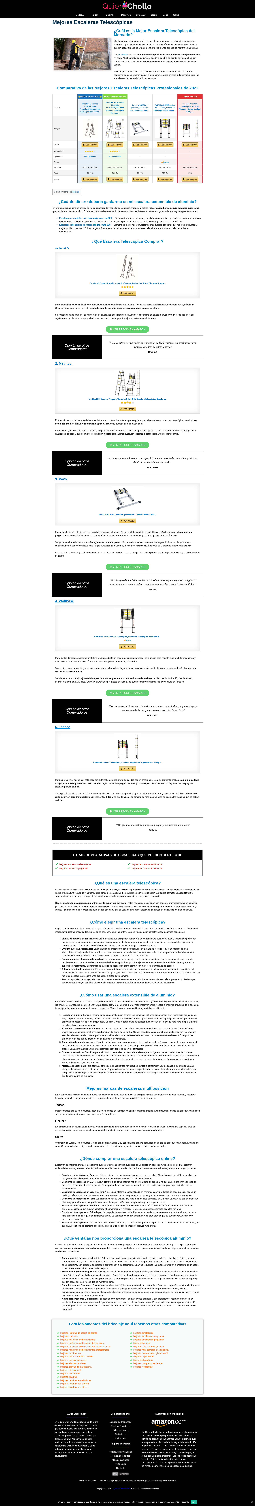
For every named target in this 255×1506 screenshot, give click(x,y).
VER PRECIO (91, 145)
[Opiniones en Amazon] (90, 151)
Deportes (126, 15)
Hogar (95, 15)
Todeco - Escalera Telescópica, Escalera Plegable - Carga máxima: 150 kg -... (127, 762)
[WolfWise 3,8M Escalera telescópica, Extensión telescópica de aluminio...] (165, 128)
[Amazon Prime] (165, 162)
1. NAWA (62, 248)
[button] (127, 329)
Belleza (80, 15)
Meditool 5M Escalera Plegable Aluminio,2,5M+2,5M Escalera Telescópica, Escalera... (115, 107)
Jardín (154, 15)
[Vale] (251, 1502)
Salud (176, 15)
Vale (194, 1502)
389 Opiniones (90, 156)
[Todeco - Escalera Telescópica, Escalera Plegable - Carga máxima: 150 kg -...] (190, 128)
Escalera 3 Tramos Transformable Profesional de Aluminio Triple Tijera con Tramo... (127, 283)
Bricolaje (140, 15)
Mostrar (75, 192)
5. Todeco (62, 727)
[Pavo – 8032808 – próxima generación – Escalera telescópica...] (140, 128)
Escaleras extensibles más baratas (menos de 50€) (85, 218)
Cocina (109, 15)
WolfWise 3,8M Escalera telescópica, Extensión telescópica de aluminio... (165, 107)
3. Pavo (61, 479)
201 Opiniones (115, 156)
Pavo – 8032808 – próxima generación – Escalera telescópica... (140, 107)
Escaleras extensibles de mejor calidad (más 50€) (85, 225)
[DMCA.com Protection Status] (120, 1474)
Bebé (165, 15)
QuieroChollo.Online (122, 1489)
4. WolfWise (64, 601)
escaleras (123, 54)
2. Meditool (63, 363)
